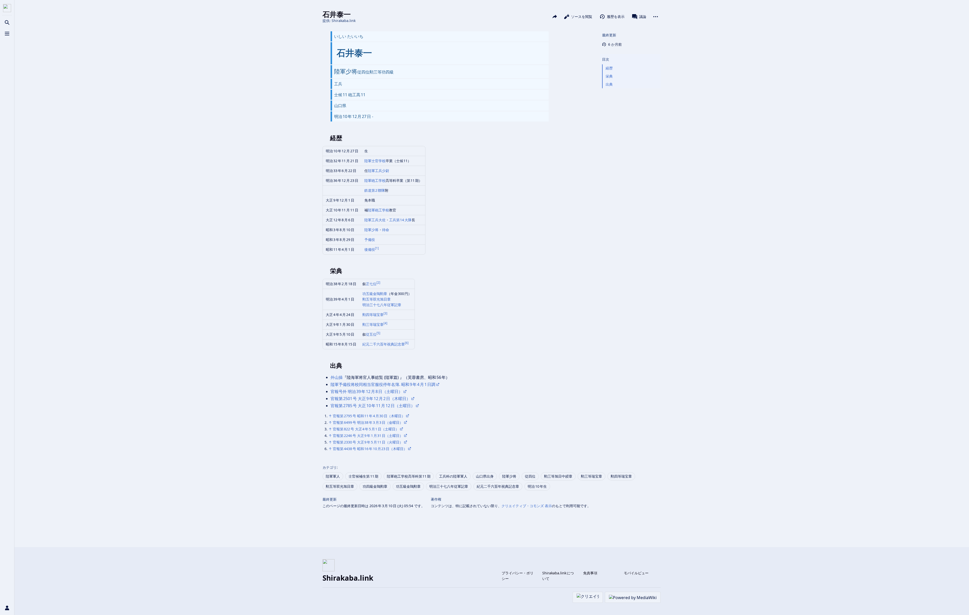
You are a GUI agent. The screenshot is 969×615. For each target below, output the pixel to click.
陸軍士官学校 (375, 160)
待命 (385, 229)
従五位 (371, 334)
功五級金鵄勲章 (374, 293)
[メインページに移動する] (7, 8)
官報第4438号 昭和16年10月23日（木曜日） (370, 448)
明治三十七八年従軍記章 (381, 304)
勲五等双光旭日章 (376, 299)
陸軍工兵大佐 (375, 219)
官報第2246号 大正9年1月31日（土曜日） (368, 435)
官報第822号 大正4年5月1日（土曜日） (366, 429)
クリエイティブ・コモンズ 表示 (526, 505)
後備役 (369, 249)
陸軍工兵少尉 (378, 170)
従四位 (530, 476)
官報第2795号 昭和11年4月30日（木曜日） (369, 415)
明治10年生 (537, 486)
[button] (630, 54)
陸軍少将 (371, 229)
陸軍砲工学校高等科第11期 (409, 476)
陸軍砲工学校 (375, 180)
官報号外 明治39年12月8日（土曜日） (366, 391)
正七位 (371, 283)
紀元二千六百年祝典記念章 (383, 344)
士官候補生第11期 (363, 476)
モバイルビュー (636, 573)
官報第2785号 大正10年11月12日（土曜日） (373, 405)
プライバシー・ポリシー (517, 576)
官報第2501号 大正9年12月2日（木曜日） (370, 398)
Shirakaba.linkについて (558, 576)
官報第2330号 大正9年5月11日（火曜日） (368, 442)
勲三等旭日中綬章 (558, 476)
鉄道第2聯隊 (374, 190)
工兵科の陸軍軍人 (453, 476)
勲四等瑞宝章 (373, 314)
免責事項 (590, 573)
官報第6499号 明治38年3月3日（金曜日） (368, 422)
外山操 (337, 377)
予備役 (369, 239)
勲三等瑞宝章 (373, 324)
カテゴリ (329, 467)
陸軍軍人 (333, 476)
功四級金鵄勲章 (375, 486)
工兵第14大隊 (400, 219)
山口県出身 (485, 476)
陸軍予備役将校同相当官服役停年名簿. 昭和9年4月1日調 (383, 384)
